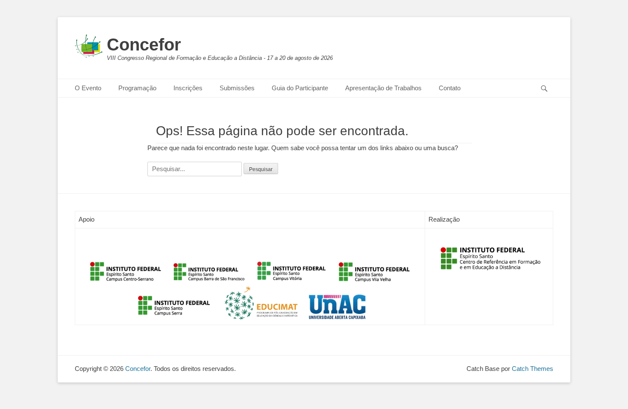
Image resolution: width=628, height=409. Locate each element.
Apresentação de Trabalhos (383, 88)
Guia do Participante (300, 88)
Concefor (144, 44)
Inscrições (187, 88)
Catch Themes (532, 368)
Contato (450, 88)
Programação (137, 88)
